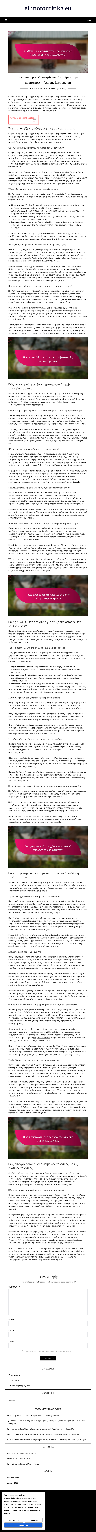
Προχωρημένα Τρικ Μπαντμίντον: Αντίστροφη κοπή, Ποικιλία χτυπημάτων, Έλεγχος (42, 1429)
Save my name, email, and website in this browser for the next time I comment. (48, 1351)
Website (12, 1341)
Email (11, 1330)
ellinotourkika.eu (48, 8)
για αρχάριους (15, 275)
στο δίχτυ (24, 562)
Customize (13, 1520)
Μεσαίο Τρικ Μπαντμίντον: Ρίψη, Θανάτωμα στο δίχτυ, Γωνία (33, 1415)
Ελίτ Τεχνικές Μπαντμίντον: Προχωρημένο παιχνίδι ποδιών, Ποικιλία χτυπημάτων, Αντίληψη (46, 1440)
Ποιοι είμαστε (15, 1380)
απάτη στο (15, 744)
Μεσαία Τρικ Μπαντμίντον (18, 1459)
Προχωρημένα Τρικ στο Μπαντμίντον (23, 1464)
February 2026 (13, 1477)
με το (16, 421)
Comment (14, 1287)
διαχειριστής (59, 88)
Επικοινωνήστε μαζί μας (19, 1386)
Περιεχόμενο (14, 1375)
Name (11, 1319)
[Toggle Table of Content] (33, 121)
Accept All (23, 1525)
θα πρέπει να (32, 1248)
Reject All (34, 1520)
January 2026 (12, 1483)
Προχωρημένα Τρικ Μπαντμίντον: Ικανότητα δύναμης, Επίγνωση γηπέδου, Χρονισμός (43, 1434)
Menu (89, 20)
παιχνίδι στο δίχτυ (41, 1037)
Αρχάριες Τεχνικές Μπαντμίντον (21, 1453)
